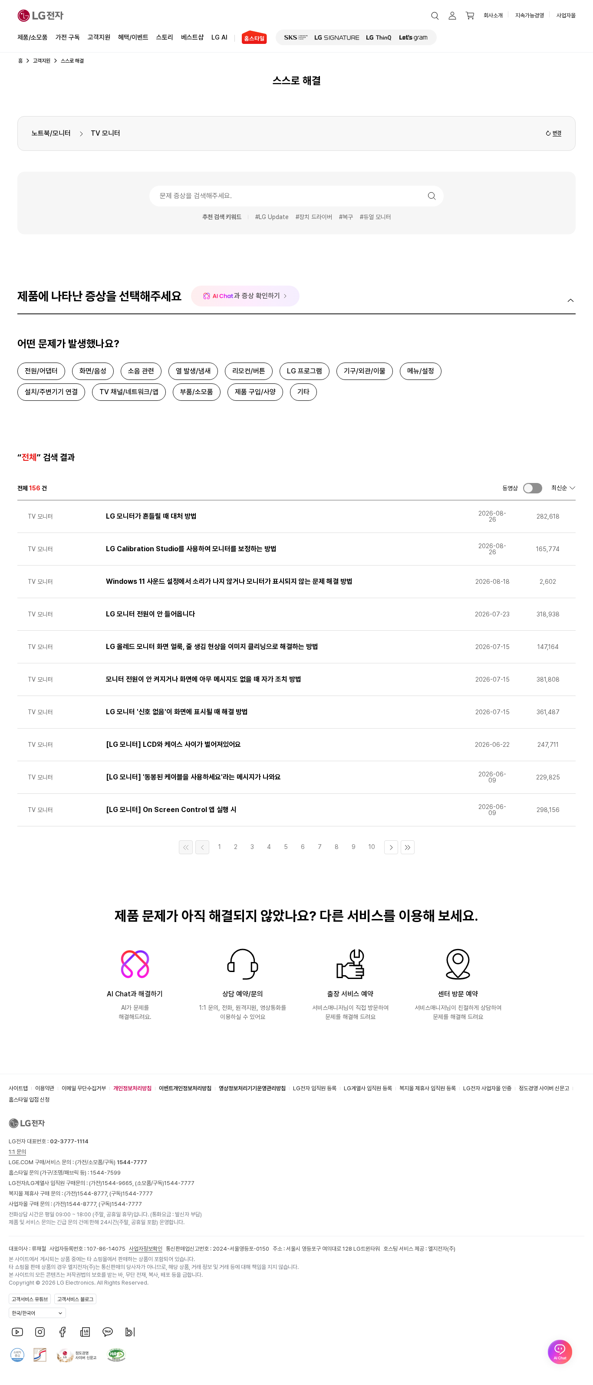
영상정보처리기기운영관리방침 (252, 1088)
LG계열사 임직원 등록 (368, 1088)
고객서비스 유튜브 (30, 1299)
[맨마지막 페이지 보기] (408, 847)
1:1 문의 (17, 1152)
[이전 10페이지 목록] (202, 847)
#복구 (346, 216)
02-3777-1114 (69, 1141)
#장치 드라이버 (314, 216)
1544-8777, (93, 1193)
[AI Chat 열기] (560, 1352)
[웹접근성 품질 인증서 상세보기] (116, 1355)
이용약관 (44, 1088)
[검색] (432, 196)
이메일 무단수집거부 (84, 1088)
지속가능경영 (529, 15)
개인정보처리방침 (132, 1088)
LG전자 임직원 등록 (314, 1088)
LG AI (219, 37)
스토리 (164, 37)
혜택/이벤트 (133, 37)
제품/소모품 (32, 37)
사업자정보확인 (145, 1248)
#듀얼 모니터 (375, 216)
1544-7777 (179, 1183)
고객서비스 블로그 (75, 1299)
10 (372, 846)
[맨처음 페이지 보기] (186, 847)
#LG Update (272, 216)
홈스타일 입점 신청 (29, 1099)
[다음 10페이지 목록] (391, 847)
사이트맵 (18, 1088)
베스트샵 (192, 37)
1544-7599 (105, 1172)
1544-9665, (118, 1183)
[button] (435, 15)
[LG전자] (40, 16)
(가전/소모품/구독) (110, 1162)
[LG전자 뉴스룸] (85, 1332)
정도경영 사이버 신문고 (544, 1088)
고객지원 (99, 37)
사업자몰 (566, 15)
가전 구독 (68, 37)
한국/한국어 (23, 1313)
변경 (557, 133)
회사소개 (493, 15)
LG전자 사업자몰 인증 (487, 1088)
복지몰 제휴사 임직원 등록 (427, 1088)
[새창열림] (296, 37)
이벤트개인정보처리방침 (185, 1088)
